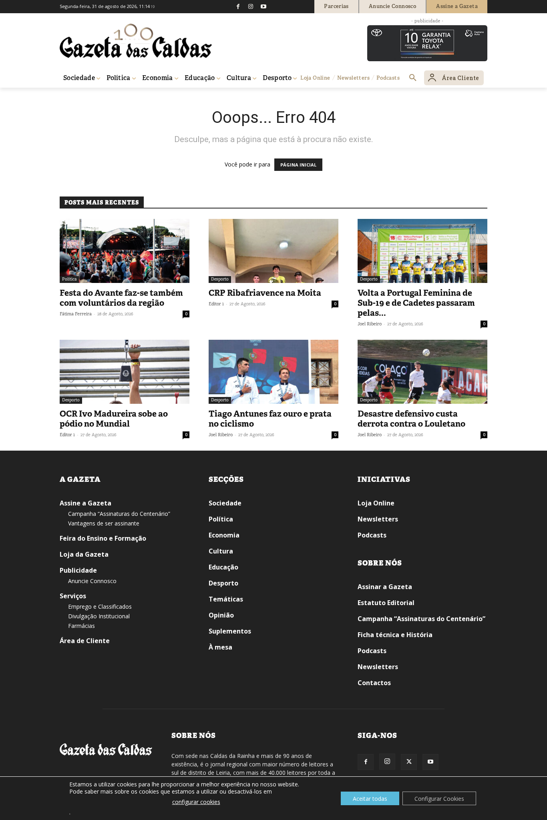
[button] (412, 78)
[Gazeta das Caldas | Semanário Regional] (136, 41)
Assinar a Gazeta (385, 586)
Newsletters (378, 519)
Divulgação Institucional (99, 616)
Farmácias (81, 626)
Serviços (73, 595)
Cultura (221, 551)
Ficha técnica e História (395, 634)
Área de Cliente (85, 640)
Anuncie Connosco (92, 581)
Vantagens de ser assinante (103, 523)
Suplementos (230, 631)
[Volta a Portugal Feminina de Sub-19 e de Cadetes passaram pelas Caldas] (422, 251)
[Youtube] (263, 6)
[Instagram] (250, 6)
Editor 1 (216, 304)
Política (69, 279)
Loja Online (376, 503)
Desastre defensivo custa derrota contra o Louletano (411, 418)
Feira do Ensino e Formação (103, 538)
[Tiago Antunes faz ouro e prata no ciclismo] (273, 372)
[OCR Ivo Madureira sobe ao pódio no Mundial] (124, 372)
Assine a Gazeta (85, 503)
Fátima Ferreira (76, 314)
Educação (223, 567)
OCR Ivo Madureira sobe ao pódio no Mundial (114, 418)
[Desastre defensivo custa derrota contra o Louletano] (422, 372)
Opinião (221, 615)
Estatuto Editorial (386, 602)
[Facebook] (238, 6)
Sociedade (225, 503)
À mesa (220, 647)
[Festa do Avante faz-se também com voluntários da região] (124, 251)
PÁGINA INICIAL (298, 165)
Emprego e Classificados (100, 606)
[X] (409, 762)
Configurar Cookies (439, 798)
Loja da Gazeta (84, 554)
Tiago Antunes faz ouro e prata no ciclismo (270, 418)
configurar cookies (196, 802)
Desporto (220, 279)
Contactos (374, 682)
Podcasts (372, 535)
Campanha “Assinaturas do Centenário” (119, 513)
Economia (224, 535)
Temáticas (226, 599)
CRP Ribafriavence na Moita (265, 293)
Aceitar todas (370, 798)
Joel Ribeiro (370, 324)
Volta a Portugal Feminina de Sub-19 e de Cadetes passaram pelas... (416, 303)
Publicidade (78, 570)
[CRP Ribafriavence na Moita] (273, 251)
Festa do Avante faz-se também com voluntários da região (121, 298)
